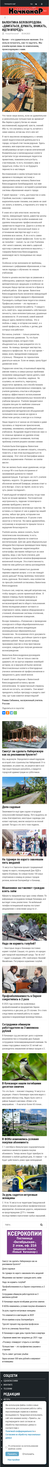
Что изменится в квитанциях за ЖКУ (18, 1315)
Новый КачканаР (12, 34)
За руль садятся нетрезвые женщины (19, 1196)
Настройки (14, 1459)
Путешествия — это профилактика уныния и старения (21, 1348)
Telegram (8, 1389)
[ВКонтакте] (3, 712)
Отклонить (28, 1454)
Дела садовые (11, 807)
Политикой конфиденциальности (19, 1431)
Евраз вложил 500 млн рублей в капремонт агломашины (21, 1360)
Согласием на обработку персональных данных (22, 1436)
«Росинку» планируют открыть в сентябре (21, 1342)
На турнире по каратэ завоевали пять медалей (22, 861)
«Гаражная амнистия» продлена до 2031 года (22, 1337)
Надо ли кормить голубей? (19, 943)
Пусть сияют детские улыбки (15, 1354)
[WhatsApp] (15, 712)
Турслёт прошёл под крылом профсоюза (20, 1324)
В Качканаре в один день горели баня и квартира (23, 1333)
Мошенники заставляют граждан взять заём (23, 889)
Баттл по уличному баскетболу (16, 1328)
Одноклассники (11, 1381)
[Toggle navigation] (5, 17)
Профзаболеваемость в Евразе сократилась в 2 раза (21, 997)
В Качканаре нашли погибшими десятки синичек (21, 1085)
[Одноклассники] (7, 712)
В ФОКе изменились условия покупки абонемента (20, 1140)
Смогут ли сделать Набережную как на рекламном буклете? (22, 753)
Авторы (7, 1399)
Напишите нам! (10, 4)
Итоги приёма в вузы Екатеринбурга (18, 1319)
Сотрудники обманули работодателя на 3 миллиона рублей (20, 1028)
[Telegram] (11, 712)
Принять (12, 1454)
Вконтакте (8, 1385)
